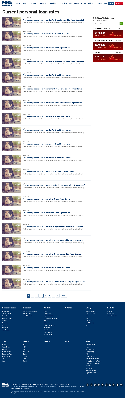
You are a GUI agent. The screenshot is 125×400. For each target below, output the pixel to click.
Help (51, 384)
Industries (47, 327)
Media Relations (91, 356)
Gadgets (5, 349)
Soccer (25, 356)
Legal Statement (25, 388)
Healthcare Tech (7, 354)
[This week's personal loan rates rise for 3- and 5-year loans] (11, 270)
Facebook (87, 385)
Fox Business (7, 3)
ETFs (45, 323)
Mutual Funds (48, 334)
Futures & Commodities (51, 318)
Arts (87, 325)
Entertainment (90, 311)
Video (90, 3)
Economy (33, 3)
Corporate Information (93, 359)
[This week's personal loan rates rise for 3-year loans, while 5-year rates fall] (11, 228)
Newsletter (113, 385)
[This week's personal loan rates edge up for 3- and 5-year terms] (11, 173)
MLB (24, 349)
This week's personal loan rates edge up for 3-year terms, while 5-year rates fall (54, 185)
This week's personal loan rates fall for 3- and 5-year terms (46, 48)
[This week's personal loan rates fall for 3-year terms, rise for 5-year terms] (11, 91)
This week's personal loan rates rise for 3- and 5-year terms (47, 34)
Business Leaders (49, 325)
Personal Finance (19, 3)
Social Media (6, 347)
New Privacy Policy (26, 384)
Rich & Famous (90, 313)
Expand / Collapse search (106, 3)
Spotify (117, 385)
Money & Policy (27, 313)
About (88, 341)
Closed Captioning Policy (93, 361)
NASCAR (26, 351)
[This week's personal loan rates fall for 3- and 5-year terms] (11, 49)
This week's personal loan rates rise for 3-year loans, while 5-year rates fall (53, 226)
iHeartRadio (121, 385)
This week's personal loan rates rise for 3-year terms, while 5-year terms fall (53, 20)
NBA (24, 347)
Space (4, 361)
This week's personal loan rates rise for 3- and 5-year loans (46, 268)
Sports (26, 341)
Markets (43, 3)
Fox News (89, 366)
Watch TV (119, 3)
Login (111, 3)
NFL (24, 344)
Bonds (46, 320)
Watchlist (53, 3)
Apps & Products (91, 373)
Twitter (91, 385)
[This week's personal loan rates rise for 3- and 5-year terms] (11, 36)
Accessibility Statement (93, 363)
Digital (4, 344)
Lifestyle (62, 3)
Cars (87, 318)
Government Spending (30, 311)
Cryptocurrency (49, 316)
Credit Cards (6, 316)
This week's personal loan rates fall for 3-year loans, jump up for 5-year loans (53, 281)
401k (3, 325)
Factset (61, 386)
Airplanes (89, 320)
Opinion (47, 341)
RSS (110, 385)
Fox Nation (89, 368)
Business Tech (6, 351)
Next (64, 296)
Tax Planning (6, 330)
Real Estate (73, 3)
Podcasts (98, 3)
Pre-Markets (48, 332)
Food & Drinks (90, 323)
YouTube (98, 385)
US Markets (47, 313)
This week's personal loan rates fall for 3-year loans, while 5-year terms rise (53, 240)
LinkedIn (106, 385)
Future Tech (6, 356)
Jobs (87, 347)
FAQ (87, 354)
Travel (87, 316)
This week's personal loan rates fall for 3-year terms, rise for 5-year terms (52, 89)
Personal (109, 311)
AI (3, 359)
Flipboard (102, 385)
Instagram (95, 385)
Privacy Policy (90, 351)
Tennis (25, 361)
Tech (83, 3)
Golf (24, 359)
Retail (46, 330)
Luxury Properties (112, 316)
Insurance (5, 323)
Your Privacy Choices (42, 384)
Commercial (110, 313)
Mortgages (5, 311)
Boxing (25, 354)
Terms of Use (90, 349)
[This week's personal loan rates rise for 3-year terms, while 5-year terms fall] (11, 22)
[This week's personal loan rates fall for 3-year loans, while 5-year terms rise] (11, 242)
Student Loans (6, 313)
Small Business (28, 316)
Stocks (46, 311)
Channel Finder (90, 344)
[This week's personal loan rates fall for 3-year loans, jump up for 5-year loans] (11, 283)
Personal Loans (7, 318)
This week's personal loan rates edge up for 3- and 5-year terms (48, 171)
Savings (4, 320)
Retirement (5, 327)
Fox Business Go (91, 370)
